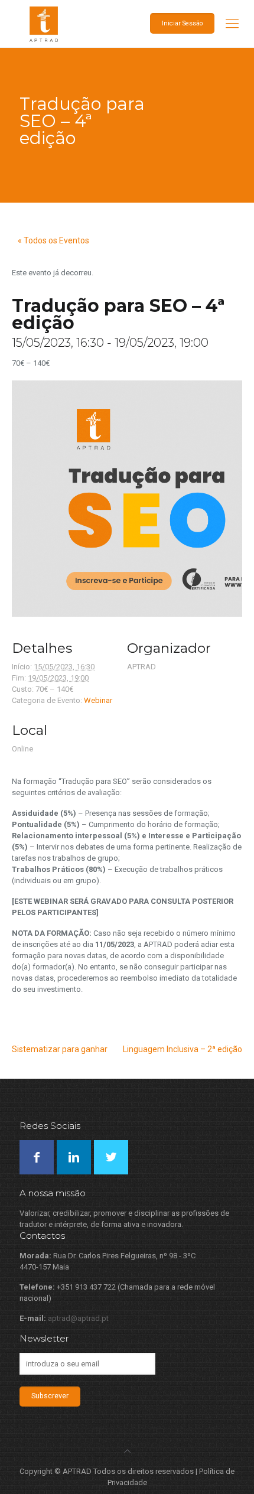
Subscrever (50, 1396)
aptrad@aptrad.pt (78, 1318)
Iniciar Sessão (182, 23)
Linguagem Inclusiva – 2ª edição (182, 1049)
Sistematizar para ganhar (60, 1049)
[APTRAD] (127, 23)
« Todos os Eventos (53, 240)
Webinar (98, 700)
